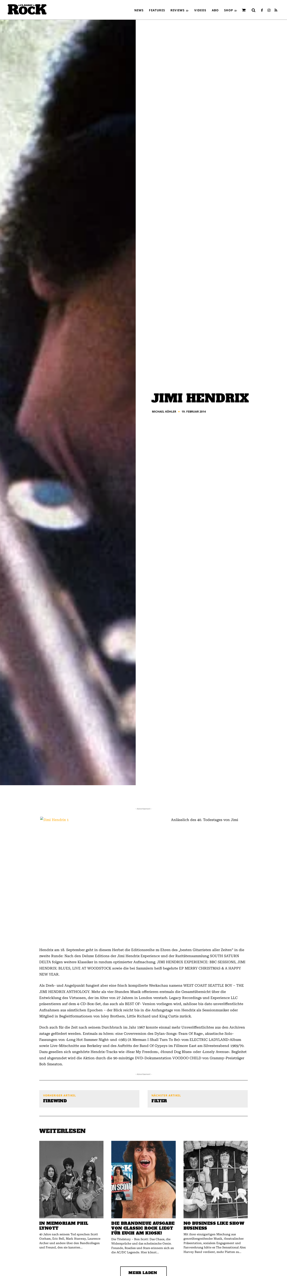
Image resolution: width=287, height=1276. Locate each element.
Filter (159, 1101)
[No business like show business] (216, 1179)
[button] (253, 10)
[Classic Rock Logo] (27, 9)
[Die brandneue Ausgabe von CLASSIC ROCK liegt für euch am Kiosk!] (143, 1179)
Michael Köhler (164, 411)
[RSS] (275, 10)
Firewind (55, 1101)
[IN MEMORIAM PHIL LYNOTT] (71, 1179)
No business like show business (214, 1225)
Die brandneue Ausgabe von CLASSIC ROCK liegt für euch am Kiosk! (143, 1228)
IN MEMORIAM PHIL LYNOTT (63, 1225)
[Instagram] (268, 10)
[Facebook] (261, 10)
